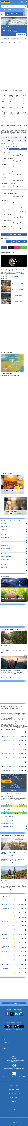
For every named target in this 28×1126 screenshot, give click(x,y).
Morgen (7, 13)
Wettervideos (4, 1045)
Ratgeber (3, 1048)
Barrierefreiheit (14, 1109)
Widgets (3, 1039)
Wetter (3, 1036)
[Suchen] (25, 6)
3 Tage (12, 13)
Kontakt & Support (14, 1097)
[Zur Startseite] (6, 1)
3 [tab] (12, 793)
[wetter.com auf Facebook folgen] (7, 1013)
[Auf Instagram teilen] (17, 247)
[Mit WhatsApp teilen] (23, 247)
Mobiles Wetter (5, 1042)
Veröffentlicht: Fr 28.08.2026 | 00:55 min (9, 276)
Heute (2, 13)
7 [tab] (21, 793)
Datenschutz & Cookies (14, 1089)
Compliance (14, 1105)
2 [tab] (9, 793)
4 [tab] (14, 793)
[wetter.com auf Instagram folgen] (21, 1013)
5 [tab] (16, 793)
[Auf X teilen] (11, 247)
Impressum (14, 1101)
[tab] (5, 149)
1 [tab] (7, 793)
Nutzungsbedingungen (14, 1114)
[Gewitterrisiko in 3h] (14, 363)
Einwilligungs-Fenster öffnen (14, 1093)
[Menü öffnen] (25, 1)
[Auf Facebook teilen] (4, 247)
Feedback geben (13, 31)
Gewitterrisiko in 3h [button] (5, 373)
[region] (14, 191)
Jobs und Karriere (14, 1085)
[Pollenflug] (22, 2)
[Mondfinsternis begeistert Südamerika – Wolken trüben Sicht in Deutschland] (14, 261)
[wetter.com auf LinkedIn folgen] (16, 1013)
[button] (14, 234)
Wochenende (19, 13)
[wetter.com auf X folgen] (12, 1014)
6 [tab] (18, 793)
